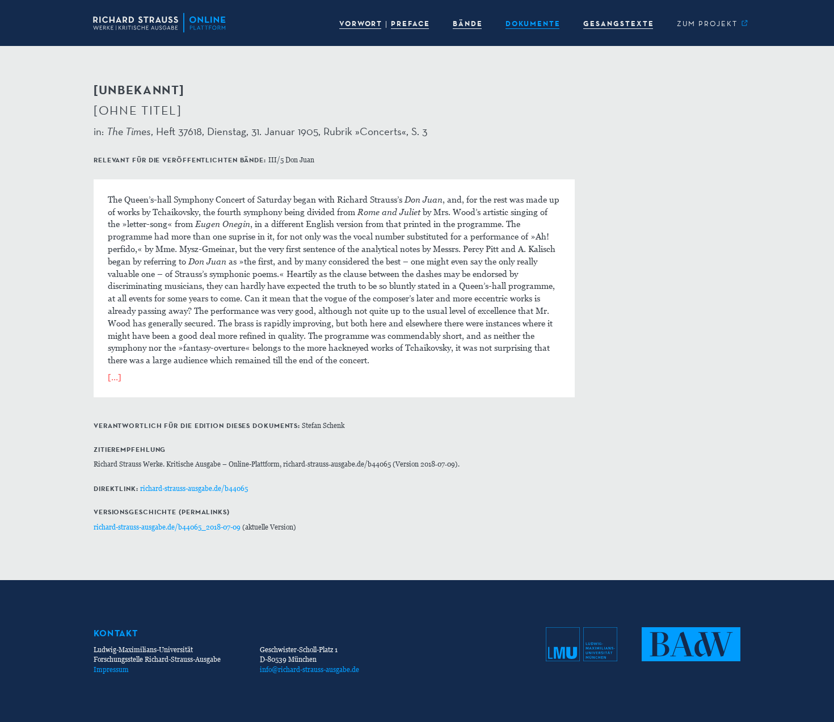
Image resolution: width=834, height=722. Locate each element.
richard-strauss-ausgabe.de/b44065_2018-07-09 (167, 527)
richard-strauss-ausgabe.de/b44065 (194, 488)
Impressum (111, 669)
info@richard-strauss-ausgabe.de (309, 669)
